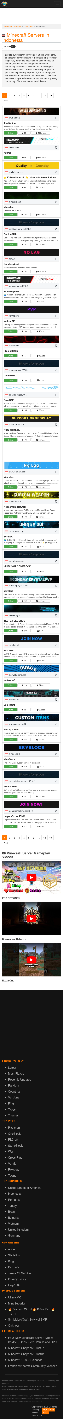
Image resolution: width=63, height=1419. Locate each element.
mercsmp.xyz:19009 (18, 585)
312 (25, 826)
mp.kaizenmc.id (15, 172)
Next (6, 100)
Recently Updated (19, 1079)
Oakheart (14, 1325)
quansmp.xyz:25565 (18, 370)
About (12, 1249)
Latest (12, 1067)
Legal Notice (37, 1415)
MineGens (9, 759)
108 (25, 271)
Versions (13, 1097)
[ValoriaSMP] (31, 693)
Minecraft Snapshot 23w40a (26, 1354)
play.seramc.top (15, 531)
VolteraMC (9, 680)
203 (25, 630)
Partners (13, 1267)
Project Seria (11, 351)
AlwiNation (10, 123)
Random (13, 1085)
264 (25, 796)
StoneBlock (15, 1145)
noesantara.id (15, 501)
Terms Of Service (19, 1273)
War (10, 1151)
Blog (11, 1261)
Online (10, 133)
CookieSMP (10, 234)
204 (25, 660)
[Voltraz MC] (31, 309)
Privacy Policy (17, 1279)
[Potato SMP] (31, 774)
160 (25, 380)
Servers (9, 46)
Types (12, 1109)
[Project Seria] (31, 339)
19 (50, 95)
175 (25, 487)
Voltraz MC (10, 321)
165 (25, 410)
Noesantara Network (15, 506)
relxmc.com (13, 147)
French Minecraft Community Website (32, 1366)
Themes (13, 1115)
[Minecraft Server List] (4, 4)
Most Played (16, 1073)
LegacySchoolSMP (14, 816)
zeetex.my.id (14, 615)
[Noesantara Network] (31, 495)
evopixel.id (13, 645)
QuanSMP (9, 375)
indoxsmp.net (11, 291)
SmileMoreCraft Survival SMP (27, 1319)
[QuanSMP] (31, 363)
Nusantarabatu (12, 429)
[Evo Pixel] (31, 638)
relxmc (7, 152)
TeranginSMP (11, 729)
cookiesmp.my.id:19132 (19, 228)
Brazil (11, 1211)
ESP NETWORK (11, 898)
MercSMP (9, 591)
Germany (14, 1235)
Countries (28, 26)
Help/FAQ (14, 1285)
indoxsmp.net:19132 (18, 285)
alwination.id (14, 117)
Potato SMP (10, 786)
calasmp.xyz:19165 (17, 394)
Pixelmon (14, 1127)
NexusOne (8, 980)
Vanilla (12, 1163)
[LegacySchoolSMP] (31, 804)
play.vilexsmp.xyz (16, 560)
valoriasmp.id (14, 699)
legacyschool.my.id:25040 (20, 810)
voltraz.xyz (13, 315)
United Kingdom (18, 1229)
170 (25, 440)
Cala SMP (9, 400)
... (39, 95)
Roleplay (13, 1169)
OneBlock (14, 1133)
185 (25, 546)
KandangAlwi (11, 264)
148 (25, 301)
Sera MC (8, 536)
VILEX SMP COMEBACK (17, 566)
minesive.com (15, 201)
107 (25, 244)
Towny (12, 1175)
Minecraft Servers (12, 26)
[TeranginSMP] (31, 717)
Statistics (14, 1255)
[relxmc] (31, 140)
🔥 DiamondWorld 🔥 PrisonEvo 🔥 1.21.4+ (31, 1311)
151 (25, 355)
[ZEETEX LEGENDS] (31, 608)
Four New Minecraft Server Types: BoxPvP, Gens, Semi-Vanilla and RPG (32, 1339)
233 (25, 739)
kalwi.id (12, 258)
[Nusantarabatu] (31, 418)
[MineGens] (31, 747)
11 (25, 133)
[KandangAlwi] (31, 252)
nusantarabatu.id (16, 424)
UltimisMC (14, 1297)
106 (25, 214)
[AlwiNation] (31, 111)
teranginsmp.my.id (17, 724)
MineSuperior (16, 1303)
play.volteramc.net (17, 674)
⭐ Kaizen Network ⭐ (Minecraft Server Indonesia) (32, 177)
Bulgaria (13, 1217)
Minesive (8, 207)
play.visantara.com (17, 471)
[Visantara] (31, 465)
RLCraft (13, 1139)
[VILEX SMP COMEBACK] (31, 554)
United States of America (24, 1187)
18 (44, 95)
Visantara (9, 477)
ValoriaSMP (10, 704)
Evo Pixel (9, 650)
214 (25, 685)
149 (25, 331)
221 (25, 709)
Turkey (12, 1205)
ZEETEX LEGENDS (14, 620)
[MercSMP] (31, 579)
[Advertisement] (31, 16)
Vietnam (13, 1223)
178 (25, 516)
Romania (14, 1199)
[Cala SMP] (31, 388)
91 (25, 187)
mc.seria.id (13, 345)
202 (25, 601)
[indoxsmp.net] (31, 279)
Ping (11, 1103)
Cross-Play (15, 1157)
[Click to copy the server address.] (56, 117)
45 (25, 157)
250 (25, 766)
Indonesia (14, 1193)
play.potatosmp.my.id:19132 (21, 781)
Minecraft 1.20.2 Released (25, 1360)
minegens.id (14, 753)
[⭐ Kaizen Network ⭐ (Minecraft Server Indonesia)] (31, 165)
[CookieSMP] (31, 222)
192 (25, 571)
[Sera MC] (31, 524)
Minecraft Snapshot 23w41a (26, 1348)
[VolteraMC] (31, 668)
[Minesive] (31, 195)
